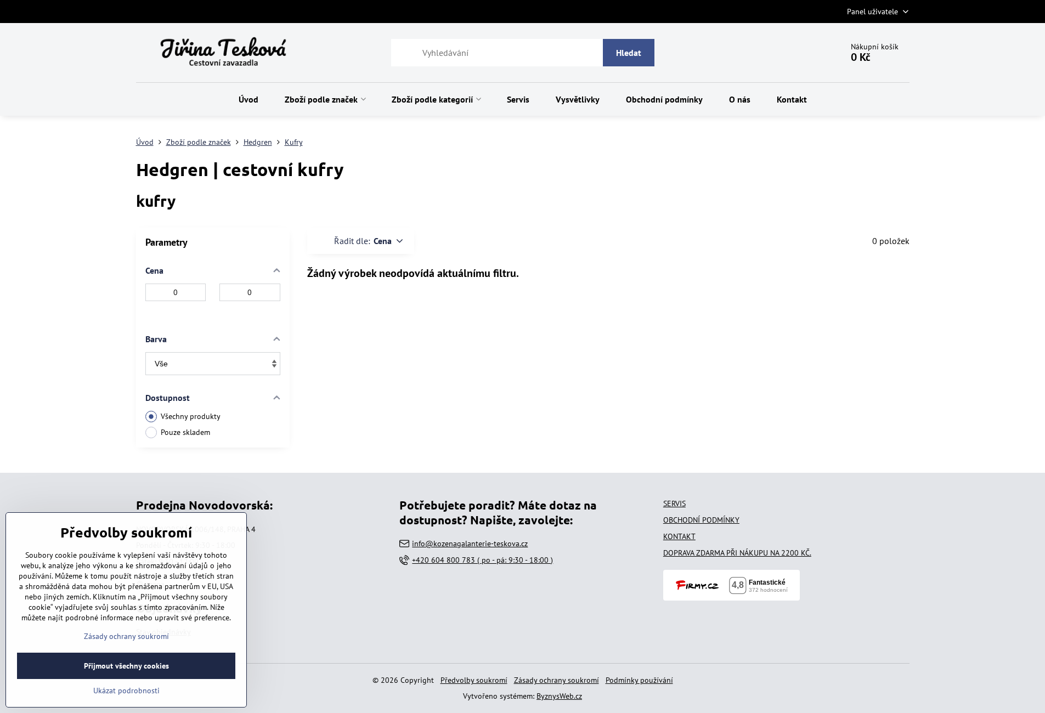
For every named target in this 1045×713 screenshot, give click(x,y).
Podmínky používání (639, 680)
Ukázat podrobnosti (126, 690)
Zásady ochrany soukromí (556, 680)
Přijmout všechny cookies (126, 666)
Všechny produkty (191, 416)
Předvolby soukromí (473, 680)
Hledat (628, 52)
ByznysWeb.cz (559, 696)
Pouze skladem (185, 432)
